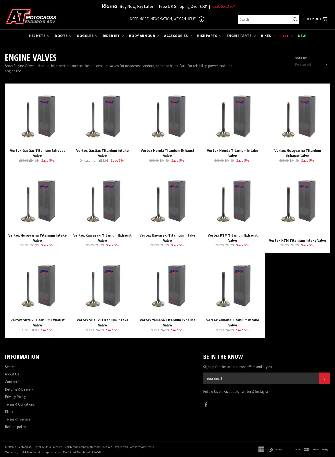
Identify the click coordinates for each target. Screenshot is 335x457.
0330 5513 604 (223, 6)
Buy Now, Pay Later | (138, 6)
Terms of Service (18, 419)
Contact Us (13, 381)
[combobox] (268, 19)
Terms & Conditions (20, 404)
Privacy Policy (15, 396)
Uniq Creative (53, 447)
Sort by (301, 58)
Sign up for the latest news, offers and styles (237, 366)
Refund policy (15, 426)
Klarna (9, 411)
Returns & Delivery (19, 389)
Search (10, 366)
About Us (12, 374)
